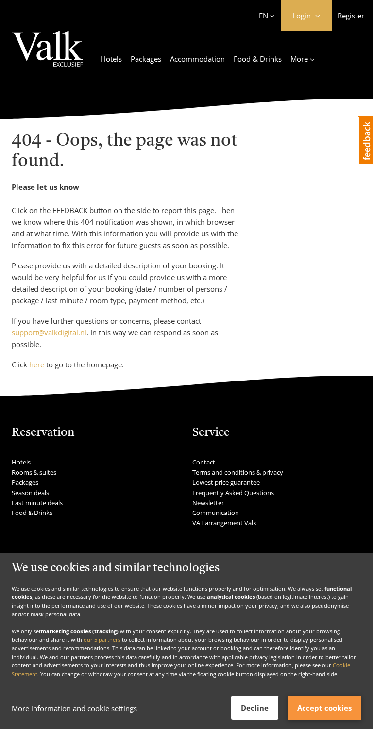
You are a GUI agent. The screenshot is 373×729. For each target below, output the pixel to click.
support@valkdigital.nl (49, 332)
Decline (255, 707)
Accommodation (197, 59)
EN (263, 15)
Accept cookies (324, 707)
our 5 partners (102, 639)
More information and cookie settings (74, 708)
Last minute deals (37, 502)
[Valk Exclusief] (47, 55)
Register (351, 15)
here (36, 364)
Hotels (111, 59)
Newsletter (208, 502)
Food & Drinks (258, 59)
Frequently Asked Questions (233, 492)
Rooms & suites (34, 472)
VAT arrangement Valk (224, 522)
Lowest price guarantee (226, 482)
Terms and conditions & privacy (237, 472)
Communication (215, 512)
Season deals (30, 492)
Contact (203, 462)
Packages (146, 59)
